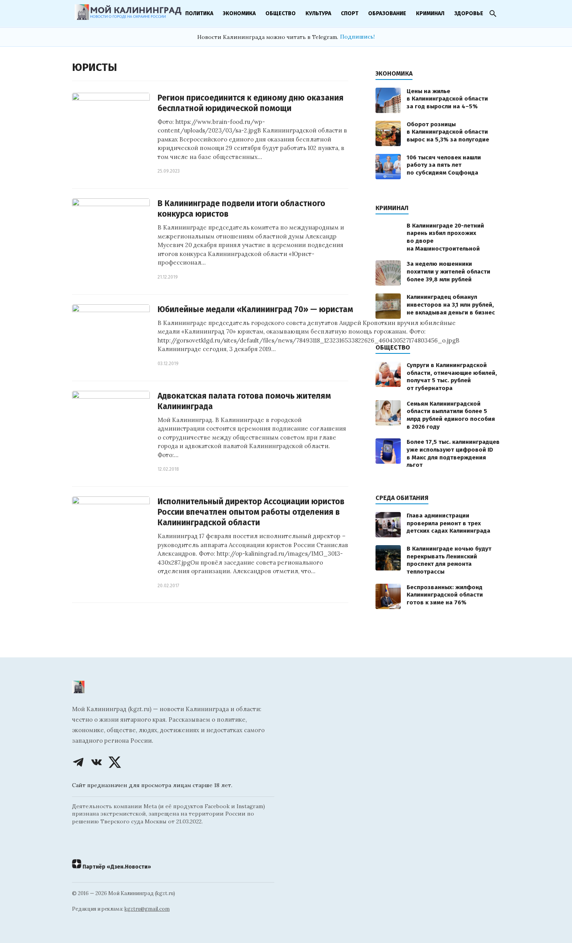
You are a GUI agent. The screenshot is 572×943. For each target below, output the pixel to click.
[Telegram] (78, 762)
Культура (318, 13)
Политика (199, 13)
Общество (280, 13)
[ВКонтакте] (96, 762)
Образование (387, 13)
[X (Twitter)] (115, 762)
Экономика (239, 13)
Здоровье (468, 13)
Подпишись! (357, 36)
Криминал (430, 13)
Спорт (349, 13)
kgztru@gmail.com (147, 909)
